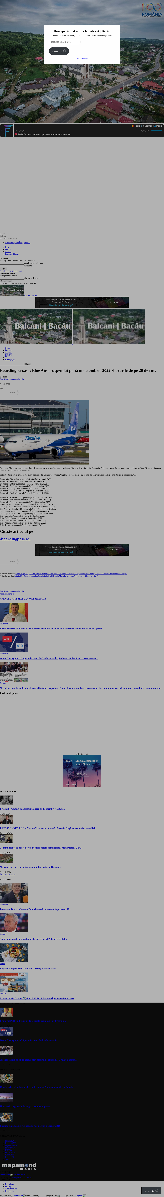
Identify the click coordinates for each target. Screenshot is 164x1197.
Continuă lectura (82, 58)
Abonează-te (57, 52)
